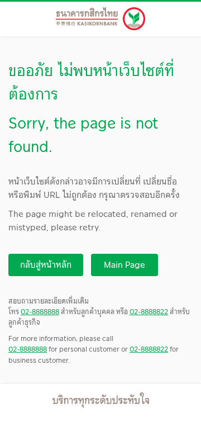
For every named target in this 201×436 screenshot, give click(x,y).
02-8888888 (40, 311)
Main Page (124, 265)
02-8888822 (149, 311)
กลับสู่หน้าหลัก (45, 265)
